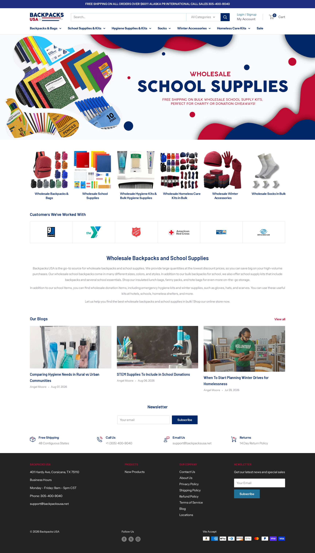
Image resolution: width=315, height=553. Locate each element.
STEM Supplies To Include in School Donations (153, 374)
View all (280, 319)
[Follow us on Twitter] (131, 539)
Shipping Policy (190, 490)
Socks (162, 28)
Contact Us (187, 472)
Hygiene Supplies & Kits (129, 28)
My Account (246, 19)
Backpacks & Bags (43, 28)
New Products (135, 472)
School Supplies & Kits (84, 28)
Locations (186, 515)
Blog (182, 509)
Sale (260, 28)
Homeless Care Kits (231, 28)
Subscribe (184, 420)
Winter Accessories (192, 28)
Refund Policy (189, 496)
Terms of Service (191, 502)
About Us (185, 478)
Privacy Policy (189, 484)
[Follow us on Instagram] (138, 539)
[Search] (225, 17)
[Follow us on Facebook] (124, 539)
